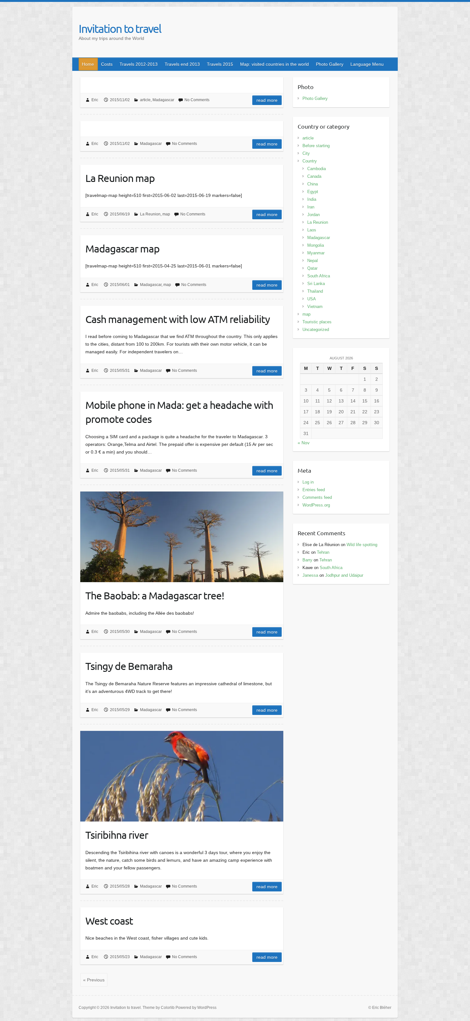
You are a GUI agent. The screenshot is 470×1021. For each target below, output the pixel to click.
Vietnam (315, 306)
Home (88, 64)
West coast (109, 920)
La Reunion (150, 214)
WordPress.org (316, 505)
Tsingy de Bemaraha (129, 666)
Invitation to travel (120, 28)
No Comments (196, 100)
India (311, 199)
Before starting (316, 145)
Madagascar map (122, 248)
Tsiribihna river (116, 835)
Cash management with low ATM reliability (177, 319)
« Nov (303, 442)
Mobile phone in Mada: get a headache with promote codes (179, 412)
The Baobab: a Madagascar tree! (154, 595)
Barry (307, 560)
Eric (94, 100)
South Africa (318, 276)
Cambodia (316, 168)
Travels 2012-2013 (139, 64)
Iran (310, 207)
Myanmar (316, 253)
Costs (107, 64)
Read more (267, 100)
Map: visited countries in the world (274, 64)
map (166, 214)
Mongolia (315, 245)
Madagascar (163, 100)
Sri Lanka (316, 283)
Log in (308, 482)
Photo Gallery (329, 64)
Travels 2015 (220, 64)
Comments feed (317, 497)
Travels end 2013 (182, 64)
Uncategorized (315, 329)
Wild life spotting (362, 544)
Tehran (323, 552)
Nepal (312, 260)
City (306, 153)
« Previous (94, 979)
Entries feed (313, 489)
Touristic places (317, 321)
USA (311, 299)
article (145, 100)
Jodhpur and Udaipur (344, 575)
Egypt (312, 191)
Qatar (312, 268)
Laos (311, 230)
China (312, 184)
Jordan (313, 214)
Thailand (315, 291)
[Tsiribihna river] (181, 776)
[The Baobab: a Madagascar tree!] (181, 537)
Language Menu (367, 64)
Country (309, 161)
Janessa (310, 575)
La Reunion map (120, 178)
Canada (314, 176)
